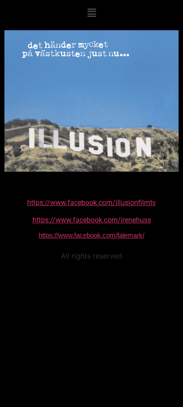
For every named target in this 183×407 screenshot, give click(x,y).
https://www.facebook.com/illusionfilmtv (91, 202)
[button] (91, 12)
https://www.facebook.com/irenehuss (91, 220)
